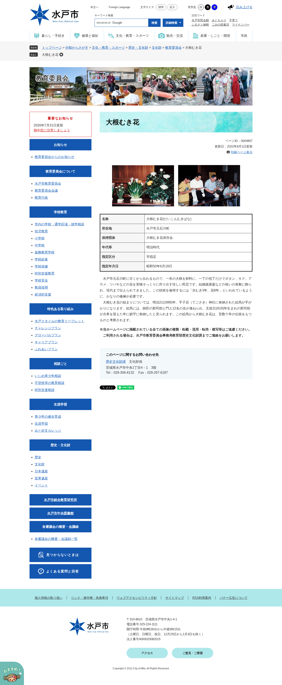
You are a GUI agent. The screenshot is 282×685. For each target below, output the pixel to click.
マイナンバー (240, 24)
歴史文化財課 (116, 361)
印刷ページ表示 (241, 152)
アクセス (147, 653)
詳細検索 (171, 22)
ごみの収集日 (220, 24)
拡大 (172, 7)
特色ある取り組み (60, 309)
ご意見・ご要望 (192, 653)
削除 (61, 54)
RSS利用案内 (201, 597)
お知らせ (60, 144)
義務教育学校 (45, 252)
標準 (161, 7)
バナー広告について (234, 597)
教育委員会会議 (46, 190)
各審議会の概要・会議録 (60, 526)
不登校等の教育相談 (49, 383)
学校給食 (41, 259)
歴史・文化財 (138, 47)
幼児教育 (41, 231)
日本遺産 (41, 471)
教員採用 (41, 287)
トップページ (52, 47)
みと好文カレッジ (48, 430)
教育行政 (41, 197)
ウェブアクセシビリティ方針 (137, 597)
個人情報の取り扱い (49, 597)
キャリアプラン (46, 342)
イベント (41, 485)
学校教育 (60, 212)
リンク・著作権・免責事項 (89, 597)
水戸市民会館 (200, 20)
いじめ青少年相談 (48, 376)
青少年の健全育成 (48, 416)
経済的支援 (43, 294)
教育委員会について (60, 171)
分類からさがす (76, 47)
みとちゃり (219, 20)
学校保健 (41, 266)
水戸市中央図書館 (60, 513)
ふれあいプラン (46, 349)
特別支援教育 (45, 273)
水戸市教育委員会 (48, 183)
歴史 (38, 457)
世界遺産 (41, 478)
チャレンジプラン (48, 328)
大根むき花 (50, 54)
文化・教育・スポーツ (108, 47)
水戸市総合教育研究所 (60, 500)
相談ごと (60, 363)
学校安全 (41, 280)
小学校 (40, 238)
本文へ (94, 7)
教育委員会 (173, 47)
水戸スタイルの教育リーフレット (59, 321)
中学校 (40, 245)
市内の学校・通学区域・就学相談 (59, 224)
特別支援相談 (45, 390)
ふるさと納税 (200, 24)
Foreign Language (119, 7)
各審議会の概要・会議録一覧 (56, 539)
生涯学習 (60, 404)
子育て (233, 20)
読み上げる (244, 7)
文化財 (157, 47)
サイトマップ (174, 597)
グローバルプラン (48, 335)
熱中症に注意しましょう (52, 130)
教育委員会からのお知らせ (54, 157)
